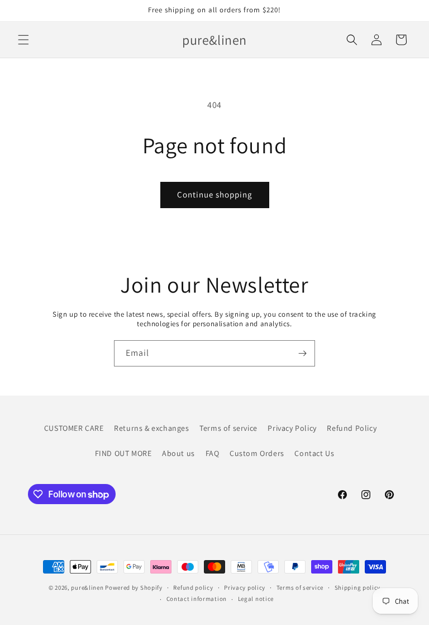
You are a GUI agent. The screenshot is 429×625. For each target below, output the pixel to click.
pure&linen (87, 587)
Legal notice (256, 599)
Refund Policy (351, 428)
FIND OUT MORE (123, 453)
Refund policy (193, 587)
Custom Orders (257, 453)
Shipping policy (358, 587)
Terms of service (228, 428)
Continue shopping (214, 194)
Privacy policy (244, 587)
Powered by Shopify (134, 587)
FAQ (213, 453)
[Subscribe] (302, 353)
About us (178, 453)
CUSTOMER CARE (74, 428)
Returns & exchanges (151, 428)
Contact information (196, 599)
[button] (23, 39)
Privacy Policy (292, 428)
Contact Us (314, 453)
